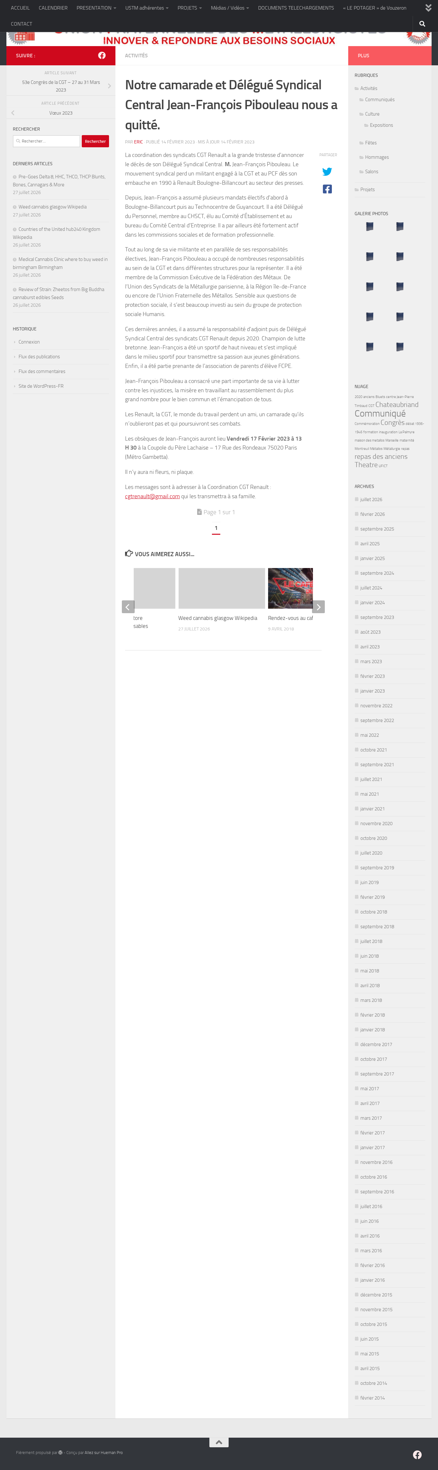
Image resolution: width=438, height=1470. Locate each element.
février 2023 (372, 676)
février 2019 (372, 897)
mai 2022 (369, 735)
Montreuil (362, 449)
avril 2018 (370, 985)
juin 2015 (369, 1339)
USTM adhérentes (144, 8)
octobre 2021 (373, 750)
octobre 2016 (373, 1177)
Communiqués (380, 99)
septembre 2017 (377, 1074)
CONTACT (21, 24)
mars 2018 (371, 1000)
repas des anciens (381, 456)
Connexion (29, 342)
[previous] (128, 606)
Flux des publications (39, 357)
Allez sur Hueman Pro (104, 1452)
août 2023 (370, 632)
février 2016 (372, 1265)
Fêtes (371, 143)
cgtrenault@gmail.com (152, 496)
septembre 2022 (377, 720)
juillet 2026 (371, 499)
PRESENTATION (94, 8)
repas (405, 449)
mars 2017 (371, 1118)
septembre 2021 (377, 764)
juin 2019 (369, 882)
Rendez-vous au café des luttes (304, 617)
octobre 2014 (373, 1383)
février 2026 (372, 514)
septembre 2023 (377, 617)
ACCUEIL (20, 8)
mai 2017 (369, 1089)
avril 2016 (370, 1236)
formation (370, 432)
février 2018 (372, 1015)
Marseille (392, 440)
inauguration (388, 432)
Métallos (376, 449)
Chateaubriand (397, 405)
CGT (371, 406)
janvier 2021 (372, 809)
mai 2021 (369, 794)
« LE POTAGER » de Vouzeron (375, 8)
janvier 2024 (372, 602)
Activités (136, 56)
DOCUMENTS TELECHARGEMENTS (296, 8)
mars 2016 (371, 1251)
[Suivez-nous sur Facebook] (102, 55)
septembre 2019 (377, 868)
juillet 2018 (371, 941)
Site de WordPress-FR (41, 386)
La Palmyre (407, 432)
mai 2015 (369, 1354)
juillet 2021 (371, 779)
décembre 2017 (376, 1044)
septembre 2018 (377, 927)
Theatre (366, 465)
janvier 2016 (372, 1280)
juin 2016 (369, 1221)
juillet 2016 (371, 1206)
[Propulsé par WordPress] (60, 1452)
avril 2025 (370, 544)
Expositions (381, 125)
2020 (358, 397)
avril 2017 (370, 1103)
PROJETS (187, 8)
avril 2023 (370, 647)
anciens (369, 397)
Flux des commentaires (42, 371)
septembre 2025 (377, 529)
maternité (407, 440)
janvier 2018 (372, 1030)
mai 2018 (369, 971)
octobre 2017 (373, 1059)
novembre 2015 (376, 1309)
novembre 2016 (376, 1162)
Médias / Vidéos (227, 8)
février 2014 (372, 1398)
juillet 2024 (371, 588)
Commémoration (367, 424)
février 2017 (372, 1133)
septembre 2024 (377, 573)
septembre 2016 (377, 1192)
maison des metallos (369, 440)
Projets (367, 189)
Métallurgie (391, 449)
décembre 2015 (376, 1295)
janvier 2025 (372, 558)
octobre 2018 (373, 912)
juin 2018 (369, 956)
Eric (138, 142)
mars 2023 (371, 661)
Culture (372, 114)
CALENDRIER (53, 8)
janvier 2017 (372, 1147)
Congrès (393, 422)
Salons (371, 172)
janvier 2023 (372, 691)
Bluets (380, 397)
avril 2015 (370, 1368)
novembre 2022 (376, 706)
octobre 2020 (373, 838)
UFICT (383, 466)
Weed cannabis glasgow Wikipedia (217, 617)
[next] (318, 606)
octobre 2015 (373, 1324)
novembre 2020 (376, 823)
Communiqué (380, 413)
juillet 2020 (371, 853)
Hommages (377, 157)
